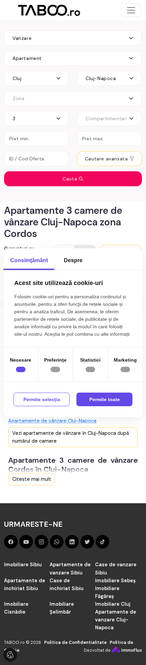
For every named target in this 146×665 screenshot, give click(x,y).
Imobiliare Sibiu (23, 564)
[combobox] (73, 38)
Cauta (70, 179)
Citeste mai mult (31, 479)
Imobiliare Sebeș (115, 580)
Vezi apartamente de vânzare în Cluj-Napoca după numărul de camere (70, 437)
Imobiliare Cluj (112, 604)
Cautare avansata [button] (107, 159)
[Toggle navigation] (131, 10)
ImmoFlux (131, 650)
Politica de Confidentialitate (75, 642)
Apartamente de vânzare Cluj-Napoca (52, 421)
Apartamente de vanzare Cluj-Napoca (115, 620)
